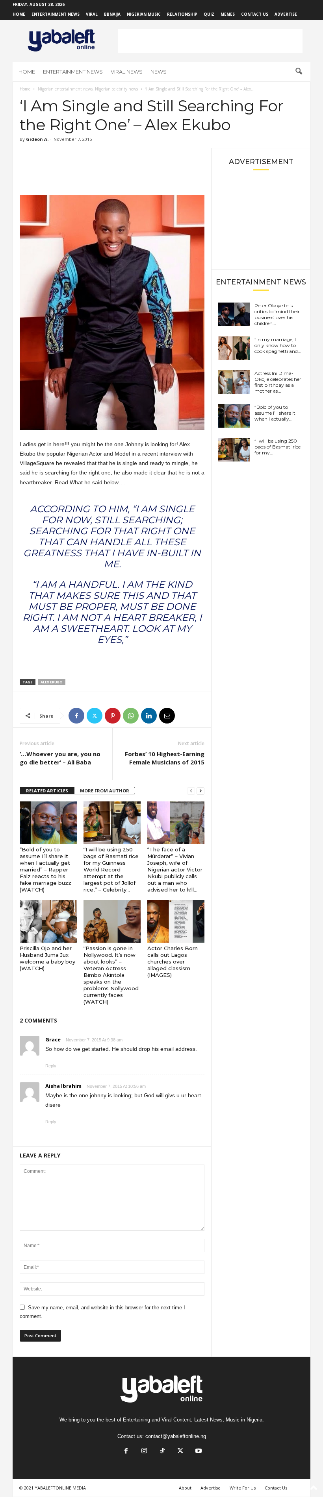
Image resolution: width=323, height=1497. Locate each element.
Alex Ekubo (52, 682)
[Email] (167, 716)
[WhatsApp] (131, 716)
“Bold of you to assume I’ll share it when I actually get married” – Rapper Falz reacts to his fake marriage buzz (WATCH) (45, 869)
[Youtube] (197, 1452)
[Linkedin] (149, 716)
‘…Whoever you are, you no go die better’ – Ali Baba (60, 758)
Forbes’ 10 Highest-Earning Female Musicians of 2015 (164, 758)
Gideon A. (37, 139)
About (185, 1488)
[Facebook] (76, 716)
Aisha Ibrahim (63, 1085)
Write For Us (243, 1488)
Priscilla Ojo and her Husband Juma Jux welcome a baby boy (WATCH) (47, 958)
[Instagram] (144, 1452)
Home (19, 14)
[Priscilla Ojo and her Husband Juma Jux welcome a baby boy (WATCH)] (48, 921)
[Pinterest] (113, 716)
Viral (92, 14)
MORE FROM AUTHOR (104, 791)
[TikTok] (162, 1452)
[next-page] (200, 791)
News (158, 71)
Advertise (286, 14)
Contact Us (254, 14)
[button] (298, 71)
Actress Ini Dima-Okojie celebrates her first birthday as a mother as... (277, 382)
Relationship (182, 14)
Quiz (209, 14)
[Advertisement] (210, 41)
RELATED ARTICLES (47, 791)
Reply (50, 1065)
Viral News (127, 71)
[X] (94, 716)
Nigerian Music (144, 14)
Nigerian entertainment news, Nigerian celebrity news (88, 89)
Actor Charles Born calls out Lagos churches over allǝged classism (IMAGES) (172, 961)
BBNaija (112, 14)
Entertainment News (56, 14)
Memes (228, 14)
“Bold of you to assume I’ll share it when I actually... (274, 413)
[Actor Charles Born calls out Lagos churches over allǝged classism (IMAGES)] (175, 921)
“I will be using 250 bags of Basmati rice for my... (277, 447)
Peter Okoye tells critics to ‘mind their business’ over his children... (277, 314)
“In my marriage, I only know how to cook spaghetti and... (277, 345)
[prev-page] (191, 791)
